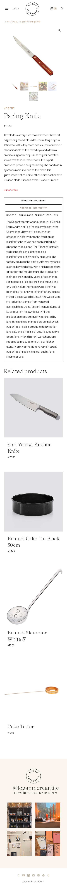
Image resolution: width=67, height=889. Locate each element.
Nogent (9, 108)
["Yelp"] (48, 875)
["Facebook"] (33, 875)
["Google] (43, 875)
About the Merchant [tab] (33, 201)
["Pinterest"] (38, 875)
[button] (59, 30)
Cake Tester (20, 726)
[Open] (19, 815)
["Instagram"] (28, 875)
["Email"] (23, 875)
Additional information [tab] (33, 208)
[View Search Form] (62, 8)
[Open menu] (7, 8)
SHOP (16, 9)
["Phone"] (18, 875)
